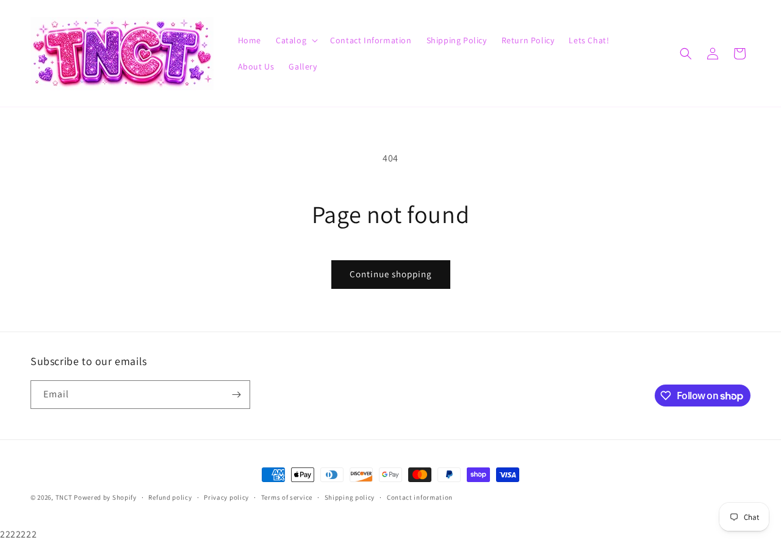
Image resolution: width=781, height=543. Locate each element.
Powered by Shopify (105, 497)
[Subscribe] (236, 394)
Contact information (420, 497)
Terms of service (286, 497)
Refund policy (170, 497)
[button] (295, 40)
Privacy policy (226, 497)
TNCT (64, 497)
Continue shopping (391, 274)
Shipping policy (350, 497)
